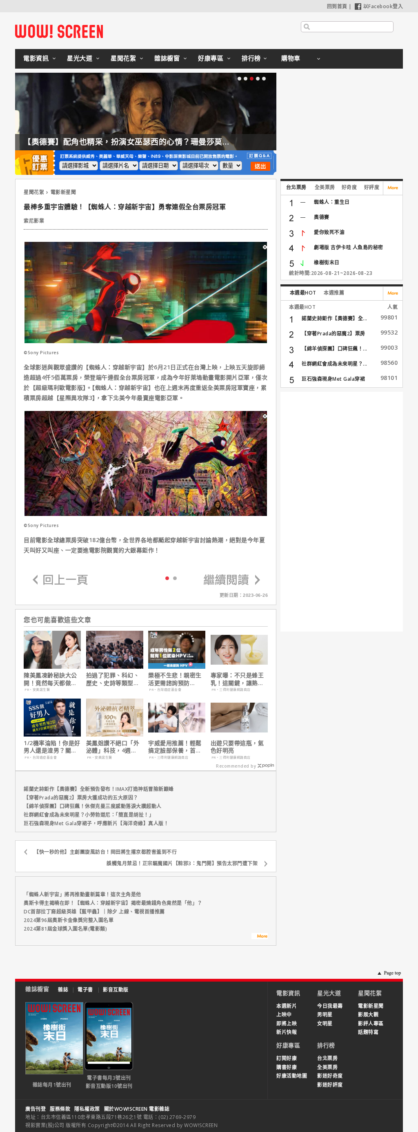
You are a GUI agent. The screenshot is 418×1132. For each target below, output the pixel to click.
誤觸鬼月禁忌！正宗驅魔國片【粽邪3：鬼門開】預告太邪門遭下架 (182, 863)
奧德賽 (321, 217)
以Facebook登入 (383, 6)
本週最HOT (303, 292)
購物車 (290, 58)
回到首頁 (337, 6)
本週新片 (286, 1006)
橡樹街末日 (327, 262)
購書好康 (286, 1067)
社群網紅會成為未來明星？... (334, 363)
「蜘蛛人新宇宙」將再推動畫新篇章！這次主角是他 (82, 894)
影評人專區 (371, 1023)
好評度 (372, 187)
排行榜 (251, 58)
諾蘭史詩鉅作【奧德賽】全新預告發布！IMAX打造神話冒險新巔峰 (99, 789)
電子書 (85, 989)
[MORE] (259, 937)
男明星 (325, 1014)
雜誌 (63, 989)
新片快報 (286, 1032)
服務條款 (60, 1108)
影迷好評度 (330, 1084)
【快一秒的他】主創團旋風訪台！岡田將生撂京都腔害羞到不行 (105, 851)
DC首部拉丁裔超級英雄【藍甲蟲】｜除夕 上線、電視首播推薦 (94, 911)
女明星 (325, 1023)
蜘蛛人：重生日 (332, 202)
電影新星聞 (63, 192)
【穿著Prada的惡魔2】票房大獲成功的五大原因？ (81, 797)
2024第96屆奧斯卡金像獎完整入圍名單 (68, 920)
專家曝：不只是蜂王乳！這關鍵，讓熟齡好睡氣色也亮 (237, 679)
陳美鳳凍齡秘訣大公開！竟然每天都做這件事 (50, 679)
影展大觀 (368, 1014)
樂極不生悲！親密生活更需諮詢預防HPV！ (175, 679)
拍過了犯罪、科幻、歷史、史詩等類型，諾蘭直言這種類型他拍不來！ (113, 679)
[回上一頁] (60, 580)
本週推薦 (334, 292)
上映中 (284, 1014)
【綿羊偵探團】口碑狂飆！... (334, 348)
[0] (167, 578)
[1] (175, 578)
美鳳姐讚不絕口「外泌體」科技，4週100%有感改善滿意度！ (113, 746)
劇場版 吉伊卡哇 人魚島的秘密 (348, 247)
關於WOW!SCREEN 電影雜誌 (137, 1108)
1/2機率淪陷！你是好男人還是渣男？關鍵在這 (52, 746)
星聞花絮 (123, 58)
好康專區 (210, 58)
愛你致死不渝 (329, 232)
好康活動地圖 (291, 1075)
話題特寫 (368, 1032)
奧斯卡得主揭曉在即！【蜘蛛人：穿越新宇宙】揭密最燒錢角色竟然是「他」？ (113, 903)
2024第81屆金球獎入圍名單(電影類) (65, 928)
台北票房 (296, 187)
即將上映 (286, 1023)
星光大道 (79, 58)
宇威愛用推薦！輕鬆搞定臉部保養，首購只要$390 (175, 746)
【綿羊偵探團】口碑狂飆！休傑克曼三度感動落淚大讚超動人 (93, 806)
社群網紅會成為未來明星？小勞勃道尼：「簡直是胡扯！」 (89, 814)
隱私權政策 (87, 1108)
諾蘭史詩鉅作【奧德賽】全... (334, 318)
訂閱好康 (286, 1058)
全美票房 (325, 187)
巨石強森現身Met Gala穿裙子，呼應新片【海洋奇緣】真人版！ (96, 823)
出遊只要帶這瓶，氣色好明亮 (237, 746)
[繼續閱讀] (231, 580)
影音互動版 (116, 989)
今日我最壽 (330, 1006)
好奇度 (349, 187)
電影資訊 (36, 58)
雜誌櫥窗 (167, 58)
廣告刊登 (35, 1108)
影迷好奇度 (330, 1075)
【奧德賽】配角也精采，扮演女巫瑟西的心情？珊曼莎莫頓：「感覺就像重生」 (160, 141)
